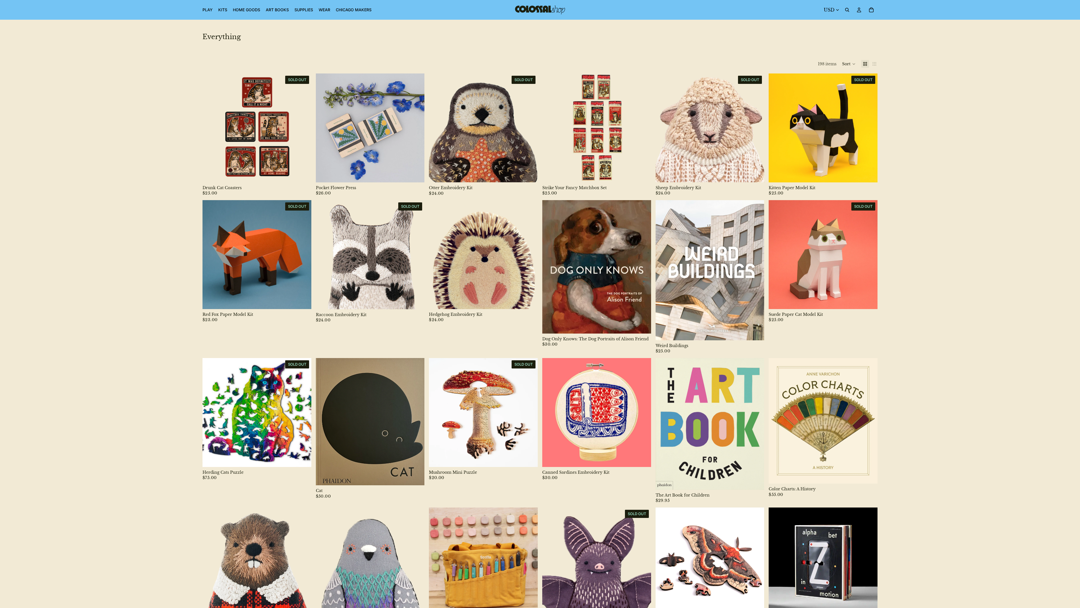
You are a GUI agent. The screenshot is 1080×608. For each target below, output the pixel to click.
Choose (420, 173)
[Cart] (871, 10)
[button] (849, 64)
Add (760, 331)
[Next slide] (302, 128)
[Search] (847, 10)
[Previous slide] (210, 128)
